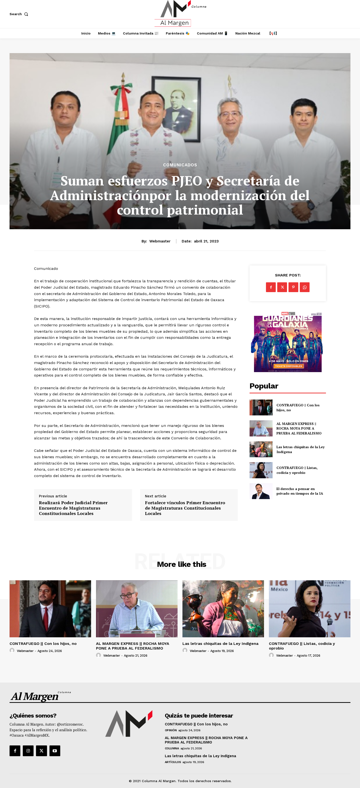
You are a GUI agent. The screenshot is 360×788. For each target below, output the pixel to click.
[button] (20, 14)
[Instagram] (28, 750)
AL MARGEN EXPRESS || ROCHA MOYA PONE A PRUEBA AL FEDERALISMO (299, 428)
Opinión (171, 730)
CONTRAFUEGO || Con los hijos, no (43, 643)
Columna (172, 748)
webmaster (159, 241)
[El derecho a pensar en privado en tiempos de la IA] (261, 491)
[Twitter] (282, 287)
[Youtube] (54, 750)
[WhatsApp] (305, 287)
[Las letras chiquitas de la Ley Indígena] (261, 449)
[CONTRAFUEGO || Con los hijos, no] (261, 407)
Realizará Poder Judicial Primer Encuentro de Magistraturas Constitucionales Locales (73, 508)
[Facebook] (271, 287)
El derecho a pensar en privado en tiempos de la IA (299, 491)
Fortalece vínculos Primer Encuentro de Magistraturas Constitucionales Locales (185, 508)
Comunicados (180, 165)
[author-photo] (13, 650)
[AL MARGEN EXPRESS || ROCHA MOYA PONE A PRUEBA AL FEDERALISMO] (261, 428)
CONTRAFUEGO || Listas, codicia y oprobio (297, 470)
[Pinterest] (293, 287)
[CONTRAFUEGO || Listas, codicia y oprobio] (261, 470)
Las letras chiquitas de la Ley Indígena (220, 643)
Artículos (173, 762)
